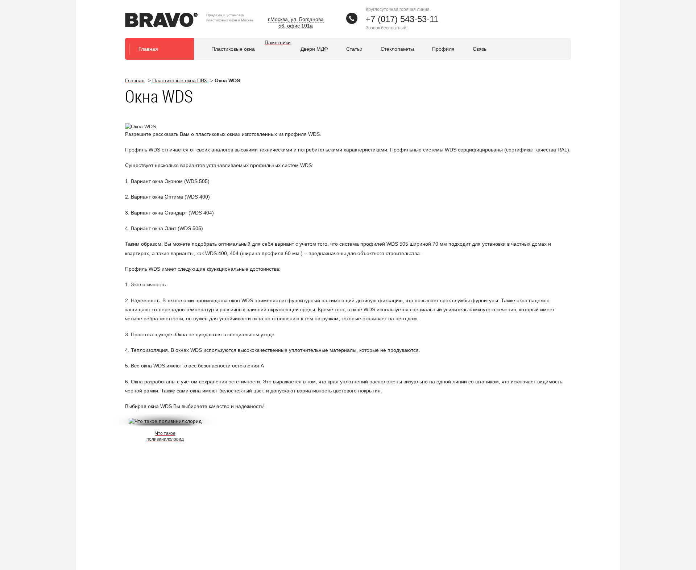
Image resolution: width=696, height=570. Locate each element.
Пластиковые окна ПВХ (179, 80)
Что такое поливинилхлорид (165, 436)
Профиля (443, 49)
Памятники (278, 42)
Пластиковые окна (233, 49)
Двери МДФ (314, 49)
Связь (479, 49)
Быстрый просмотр (166, 416)
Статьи (354, 49)
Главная (148, 49)
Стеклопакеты (397, 49)
